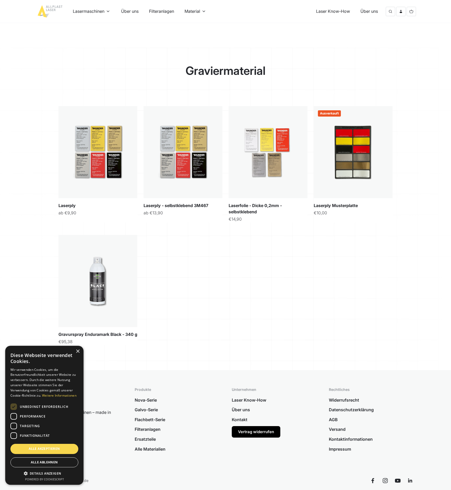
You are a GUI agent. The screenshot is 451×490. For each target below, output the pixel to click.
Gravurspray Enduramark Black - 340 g (97, 334)
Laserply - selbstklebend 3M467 (176, 205)
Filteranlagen (161, 11)
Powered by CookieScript (44, 479)
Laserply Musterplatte (336, 205)
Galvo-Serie (146, 409)
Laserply (67, 205)
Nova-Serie (146, 400)
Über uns (130, 11)
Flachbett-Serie (150, 419)
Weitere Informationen (59, 395)
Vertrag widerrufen (256, 431)
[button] (44, 473)
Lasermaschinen (88, 11)
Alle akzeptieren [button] (44, 448)
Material (192, 11)
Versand (337, 429)
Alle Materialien (150, 449)
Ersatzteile (145, 439)
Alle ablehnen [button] (44, 462)
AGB (333, 419)
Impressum (340, 449)
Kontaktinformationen (351, 439)
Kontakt (239, 419)
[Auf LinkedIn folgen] (410, 480)
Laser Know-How (333, 11)
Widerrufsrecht (344, 400)
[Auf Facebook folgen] (373, 480)
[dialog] (44, 415)
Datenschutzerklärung (351, 409)
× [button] (78, 351)
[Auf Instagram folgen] (385, 480)
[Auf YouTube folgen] (398, 480)
